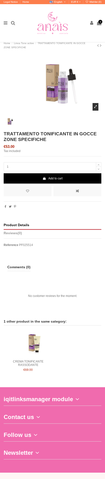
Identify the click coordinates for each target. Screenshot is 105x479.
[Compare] (28, 356)
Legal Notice (11, 1)
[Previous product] (98, 45)
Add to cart (55, 178)
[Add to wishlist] (28, 191)
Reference (11, 245)
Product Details (16, 225)
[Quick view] (34, 356)
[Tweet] (10, 206)
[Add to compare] (77, 191)
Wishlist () (95, 1)
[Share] (5, 206)
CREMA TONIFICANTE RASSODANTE (28, 363)
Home (25, 1)
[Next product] (100, 45)
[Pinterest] (15, 206)
